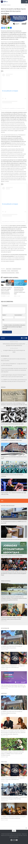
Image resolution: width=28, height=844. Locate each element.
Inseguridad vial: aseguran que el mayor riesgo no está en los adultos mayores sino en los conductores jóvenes (6, 290)
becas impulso (8, 268)
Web (3, 319)
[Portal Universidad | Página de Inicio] (5, 2)
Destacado (3, 5)
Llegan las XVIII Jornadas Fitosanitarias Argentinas (11, 555)
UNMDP (17, 272)
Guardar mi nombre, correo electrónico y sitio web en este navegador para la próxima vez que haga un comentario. (13, 327)
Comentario (5, 305)
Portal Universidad (14, 270)
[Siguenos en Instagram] (24, 338)
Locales (9, 5)
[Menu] (26, 1)
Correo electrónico (18, 315)
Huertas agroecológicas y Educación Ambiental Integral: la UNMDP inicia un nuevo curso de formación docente (12, 753)
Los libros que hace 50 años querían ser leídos (12, 424)
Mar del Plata (3, 270)
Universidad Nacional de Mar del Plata (7, 272)
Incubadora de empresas (16, 268)
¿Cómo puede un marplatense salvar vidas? (11, 440)
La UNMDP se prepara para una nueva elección (11, 539)
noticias (8, 270)
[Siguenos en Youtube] (26, 338)
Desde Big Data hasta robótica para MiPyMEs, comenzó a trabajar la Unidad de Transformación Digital (19, 290)
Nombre (4, 315)
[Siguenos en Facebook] (22, 338)
